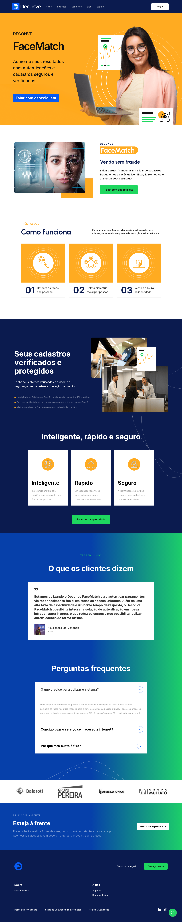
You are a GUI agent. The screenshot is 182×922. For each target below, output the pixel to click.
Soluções (61, 6)
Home (49, 6)
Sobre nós (77, 6)
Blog (89, 6)
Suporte (100, 6)
